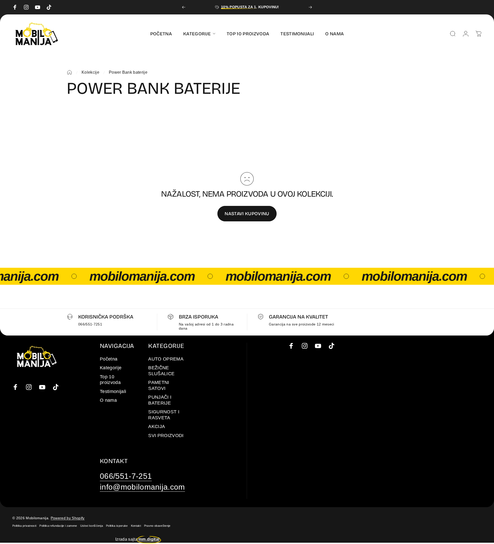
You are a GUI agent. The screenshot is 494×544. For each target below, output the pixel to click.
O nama (108, 400)
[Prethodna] (183, 7)
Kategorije (110, 367)
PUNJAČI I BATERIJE (159, 400)
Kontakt (136, 525)
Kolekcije (90, 72)
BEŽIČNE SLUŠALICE (161, 370)
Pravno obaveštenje (157, 525)
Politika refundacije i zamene (58, 525)
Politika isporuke (117, 525)
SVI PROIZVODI (165, 435)
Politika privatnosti (24, 525)
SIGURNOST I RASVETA (163, 414)
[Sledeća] (310, 7)
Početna (108, 359)
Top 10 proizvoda (110, 379)
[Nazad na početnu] (69, 72)
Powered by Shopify (68, 518)
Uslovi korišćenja (91, 525)
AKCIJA (156, 426)
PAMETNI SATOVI (158, 385)
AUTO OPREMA (165, 359)
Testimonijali (113, 391)
